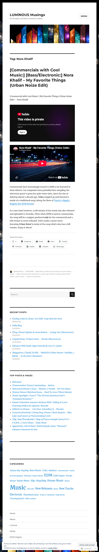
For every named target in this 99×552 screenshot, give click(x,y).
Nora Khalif (65, 274)
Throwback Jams (31, 495)
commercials (26, 274)
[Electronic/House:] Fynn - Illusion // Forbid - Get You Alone (41, 389)
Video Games (30, 498)
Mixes (67, 481)
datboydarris (19, 271)
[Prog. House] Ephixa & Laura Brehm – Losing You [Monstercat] (43, 332)
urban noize (14, 276)
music (42, 274)
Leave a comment (33, 276)
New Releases (44, 488)
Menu (84, 16)
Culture (13, 525)
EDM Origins (59, 476)
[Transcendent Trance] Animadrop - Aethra (33, 385)
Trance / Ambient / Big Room (52, 495)
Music (12, 274)
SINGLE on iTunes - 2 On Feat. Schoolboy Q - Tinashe (38, 409)
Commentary (63, 471)
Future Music (66, 271)
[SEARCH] (72, 294)
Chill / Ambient (49, 470)
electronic (36, 274)
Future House (55, 271)
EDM (47, 271)
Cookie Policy (52, 548)
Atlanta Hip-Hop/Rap (19, 470)
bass (18, 274)
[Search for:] (40, 294)
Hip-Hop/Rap (38, 480)
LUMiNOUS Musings (27, 15)
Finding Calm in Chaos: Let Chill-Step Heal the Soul (37, 318)
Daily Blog (17, 325)
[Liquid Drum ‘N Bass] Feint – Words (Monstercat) (36, 339)
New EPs (30, 489)
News (55, 489)
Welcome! (17, 382)
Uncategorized (17, 498)
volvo (22, 276)
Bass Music (40, 271)
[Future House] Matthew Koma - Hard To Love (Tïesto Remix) (42, 392)
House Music (55, 480)
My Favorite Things (53, 274)
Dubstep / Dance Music (33, 476)
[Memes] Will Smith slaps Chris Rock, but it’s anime (37, 346)
